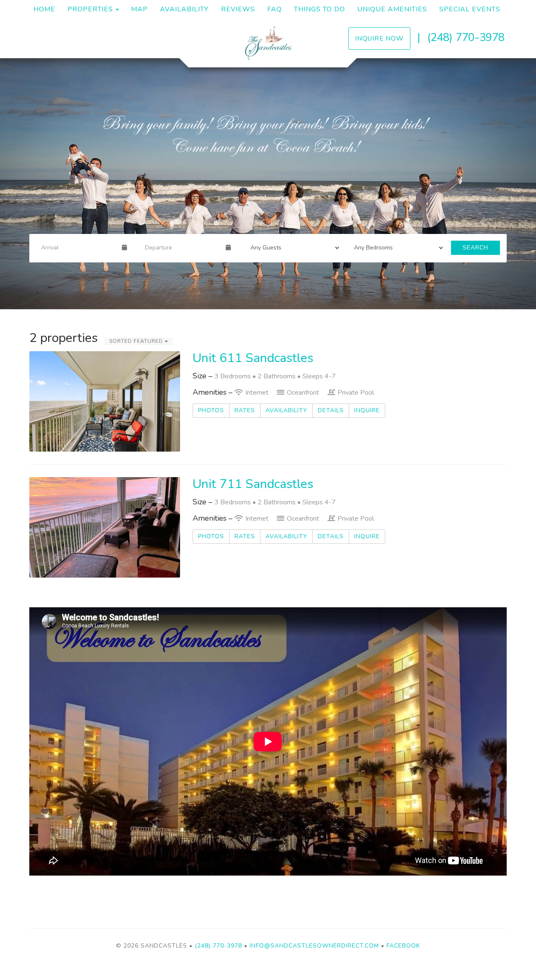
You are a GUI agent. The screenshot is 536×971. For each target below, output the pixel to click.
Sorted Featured (137, 341)
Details (331, 410)
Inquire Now (379, 38)
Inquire (367, 410)
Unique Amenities (392, 9)
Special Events (469, 9)
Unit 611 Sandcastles (253, 358)
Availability (184, 9)
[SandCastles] (268, 42)
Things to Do (319, 9)
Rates (244, 410)
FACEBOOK (403, 946)
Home (44, 9)
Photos (211, 410)
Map (139, 9)
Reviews (238, 9)
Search (475, 248)
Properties (90, 9)
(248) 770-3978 (466, 37)
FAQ (274, 9)
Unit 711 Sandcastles (253, 484)
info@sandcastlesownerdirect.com (314, 946)
